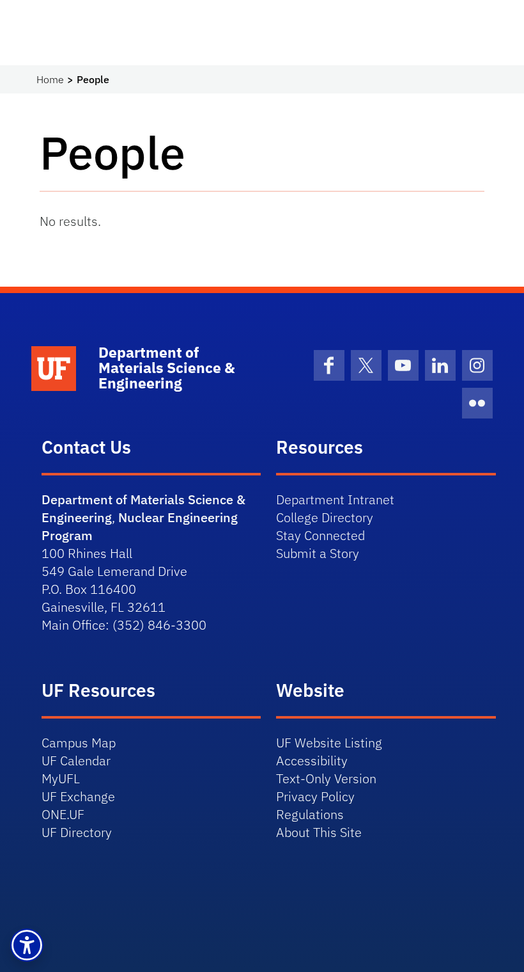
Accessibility (312, 760)
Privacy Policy (315, 796)
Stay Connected (320, 535)
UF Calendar (76, 760)
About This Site (319, 832)
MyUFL (61, 778)
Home (50, 79)
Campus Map (79, 742)
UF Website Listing (329, 742)
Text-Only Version (326, 778)
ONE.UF (63, 814)
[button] (26, 945)
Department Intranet (335, 499)
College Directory (324, 517)
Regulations (310, 814)
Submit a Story (317, 553)
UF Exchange (78, 796)
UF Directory (77, 832)
